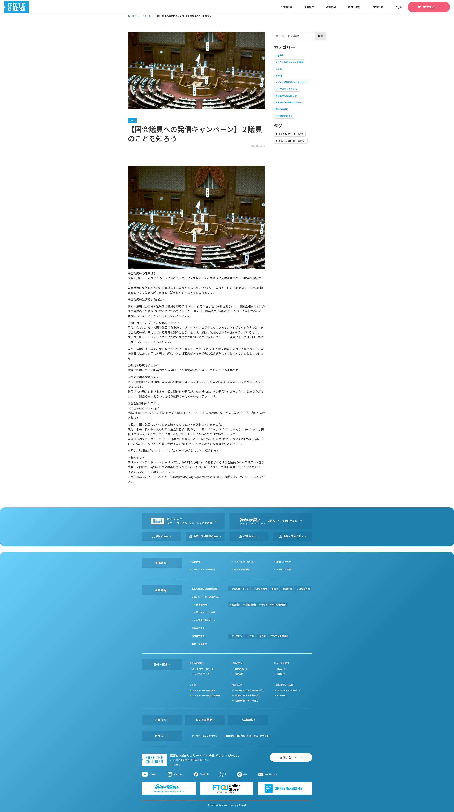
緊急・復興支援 (199, 643)
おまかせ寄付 (241, 668)
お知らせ (378, 7)
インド (251, 635)
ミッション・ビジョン (245, 561)
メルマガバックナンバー (287, 88)
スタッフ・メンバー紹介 (203, 569)
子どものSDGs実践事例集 (273, 604)
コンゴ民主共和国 (279, 635)
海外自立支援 (198, 635)
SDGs (275, 588)
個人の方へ (162, 536)
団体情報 (196, 561)
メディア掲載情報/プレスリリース (291, 82)
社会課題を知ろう (283, 115)
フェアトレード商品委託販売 (206, 695)
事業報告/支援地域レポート (288, 102)
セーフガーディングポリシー (205, 735)
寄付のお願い (281, 109)
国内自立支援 (198, 627)
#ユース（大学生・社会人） (292, 140)
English (279, 55)
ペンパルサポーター (201, 673)
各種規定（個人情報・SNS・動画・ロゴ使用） (248, 735)
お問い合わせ (288, 757)
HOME (134, 15)
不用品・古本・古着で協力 (247, 695)
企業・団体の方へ (293, 536)
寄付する (428, 7)
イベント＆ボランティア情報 (289, 61)
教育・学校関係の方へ (206, 536)
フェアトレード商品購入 (204, 690)
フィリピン (237, 635)
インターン (282, 695)
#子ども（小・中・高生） (291, 133)
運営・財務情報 (241, 569)
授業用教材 (250, 604)
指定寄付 (239, 673)
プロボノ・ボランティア (288, 690)
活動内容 (331, 7)
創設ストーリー (283, 561)
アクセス (176, 764)
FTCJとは (286, 7)
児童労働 (287, 588)
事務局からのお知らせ (286, 95)
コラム (278, 68)
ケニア (262, 635)
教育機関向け (202, 604)
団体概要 (309, 7)
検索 (320, 36)
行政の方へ (249, 536)
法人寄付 (281, 668)
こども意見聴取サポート (203, 620)
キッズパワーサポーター (204, 668)
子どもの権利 (260, 588)
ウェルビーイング (240, 588)
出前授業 (236, 604)
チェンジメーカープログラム (205, 596)
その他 (278, 75)
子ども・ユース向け (205, 612)
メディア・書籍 (283, 569)
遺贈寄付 (281, 673)
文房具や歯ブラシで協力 (246, 700)
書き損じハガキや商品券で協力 (249, 690)
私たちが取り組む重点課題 (204, 588)
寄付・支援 (354, 7)
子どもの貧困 (303, 588)
